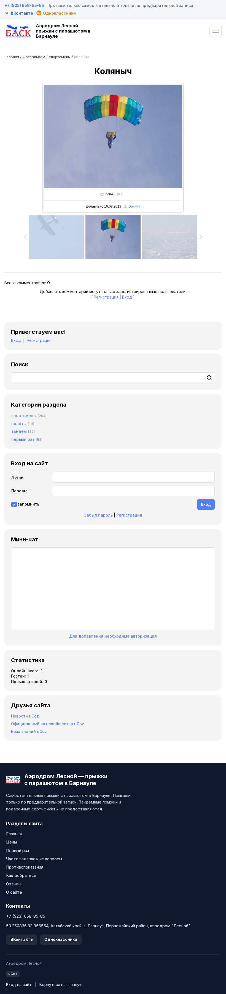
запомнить (28, 504)
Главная (11, 57)
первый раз (22, 439)
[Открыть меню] (215, 31)
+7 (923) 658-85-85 (24, 5)
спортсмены (60, 57)
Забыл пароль (98, 515)
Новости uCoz (25, 716)
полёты (18, 423)
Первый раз (17, 850)
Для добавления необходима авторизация (113, 636)
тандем (19, 431)
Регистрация (106, 297)
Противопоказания (24, 867)
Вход (127, 297)
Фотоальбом (34, 57)
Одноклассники (60, 939)
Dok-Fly (134, 206)
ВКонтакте (21, 939)
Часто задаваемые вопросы (34, 858)
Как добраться (21, 875)
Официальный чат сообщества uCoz (47, 723)
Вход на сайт (18, 984)
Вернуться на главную (61, 984)
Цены (11, 842)
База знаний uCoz (29, 731)
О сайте (14, 892)
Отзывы (13, 883)
